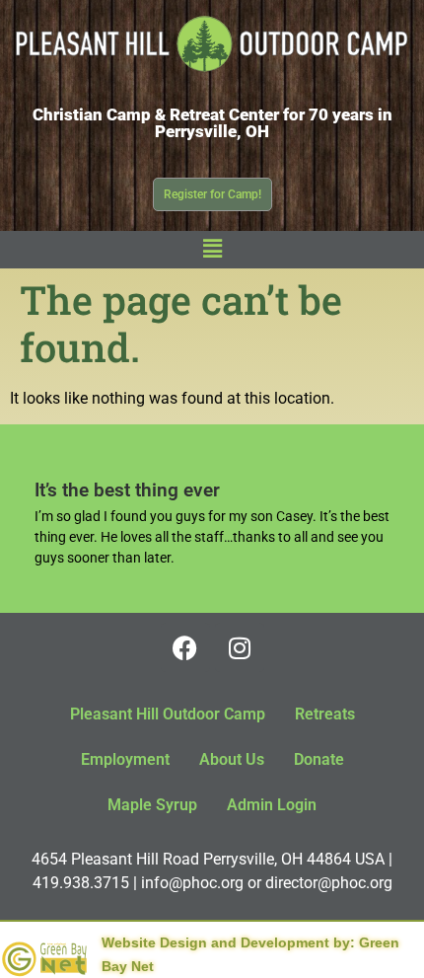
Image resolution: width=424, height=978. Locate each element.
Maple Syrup (152, 804)
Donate (319, 759)
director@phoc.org (328, 882)
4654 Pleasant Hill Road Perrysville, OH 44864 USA (208, 859)
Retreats (325, 714)
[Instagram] (239, 647)
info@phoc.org (192, 882)
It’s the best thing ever (127, 490)
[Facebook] (185, 647)
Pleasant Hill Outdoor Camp (167, 714)
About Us (231, 759)
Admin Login (272, 804)
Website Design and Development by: (228, 942)
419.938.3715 (81, 882)
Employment (125, 759)
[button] (212, 249)
